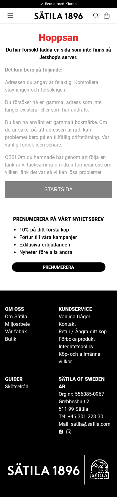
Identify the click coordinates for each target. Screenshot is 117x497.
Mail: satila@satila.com (85, 424)
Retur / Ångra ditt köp (83, 332)
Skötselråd (16, 387)
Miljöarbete (17, 324)
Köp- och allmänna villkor (80, 358)
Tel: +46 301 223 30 (81, 417)
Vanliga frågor (74, 317)
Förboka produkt (77, 339)
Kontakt (67, 324)
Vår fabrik (16, 332)
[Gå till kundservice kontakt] (97, 477)
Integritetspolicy (76, 347)
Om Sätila (16, 317)
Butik (10, 339)
